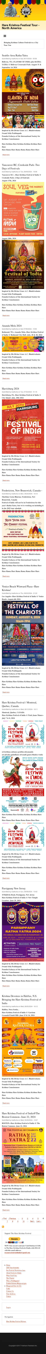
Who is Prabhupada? (13, 1281)
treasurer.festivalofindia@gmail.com (17, 1252)
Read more (6, 155)
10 (23, 1221)
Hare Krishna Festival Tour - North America (20, 26)
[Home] (17, 9)
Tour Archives (10, 1294)
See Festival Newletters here (15, 1270)
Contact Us (10, 1291)
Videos (8, 1296)
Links (8, 1289)
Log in (8, 1307)
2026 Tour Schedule (12, 1268)
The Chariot (10, 1278)
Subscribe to (3, 1227)
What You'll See (11, 1275)
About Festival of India (13, 1273)
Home (8, 1265)
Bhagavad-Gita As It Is (13, 1286)
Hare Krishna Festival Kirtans (16, 1321)
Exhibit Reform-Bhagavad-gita (16, 1283)
